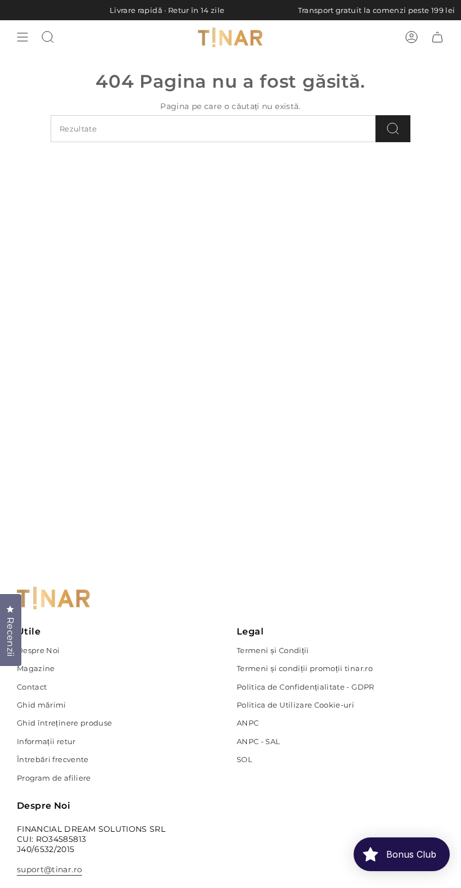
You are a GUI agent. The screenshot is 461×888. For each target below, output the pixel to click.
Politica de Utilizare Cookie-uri (295, 704)
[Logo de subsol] (53, 598)
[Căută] (393, 128)
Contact (32, 686)
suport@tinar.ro (49, 869)
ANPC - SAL (259, 741)
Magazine (36, 668)
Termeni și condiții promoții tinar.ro (305, 668)
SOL (244, 759)
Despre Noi (38, 650)
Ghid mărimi (41, 704)
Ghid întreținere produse (64, 722)
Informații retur (46, 741)
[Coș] (437, 37)
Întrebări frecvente (53, 759)
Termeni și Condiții (273, 650)
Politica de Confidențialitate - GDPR (305, 686)
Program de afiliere (54, 777)
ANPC (248, 722)
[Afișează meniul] (22, 37)
